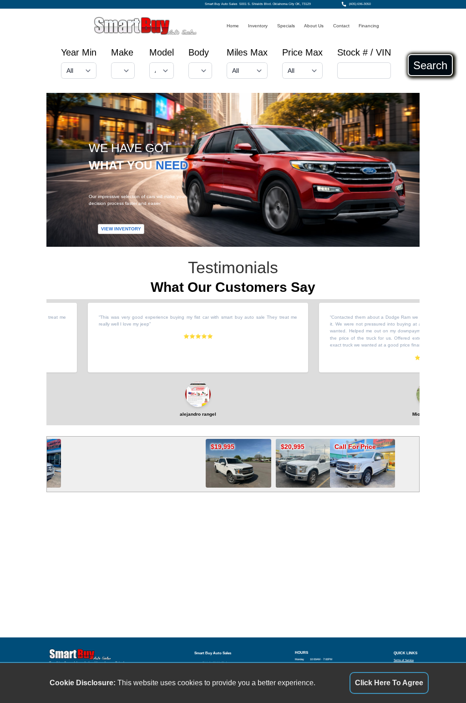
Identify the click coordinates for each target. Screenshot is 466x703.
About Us (314, 25)
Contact (341, 25)
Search (430, 65)
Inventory (258, 25)
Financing (369, 25)
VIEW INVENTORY (121, 228)
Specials (286, 25)
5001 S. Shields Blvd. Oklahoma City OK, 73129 (275, 4)
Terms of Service (404, 660)
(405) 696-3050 (360, 4)
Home (233, 25)
